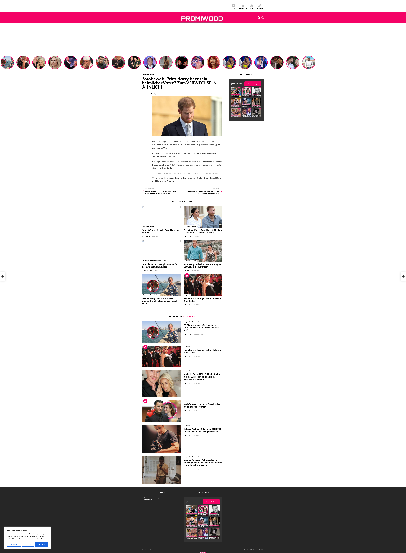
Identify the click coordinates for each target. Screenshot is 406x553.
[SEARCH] (262, 18)
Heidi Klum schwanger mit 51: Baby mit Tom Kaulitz (23, 65)
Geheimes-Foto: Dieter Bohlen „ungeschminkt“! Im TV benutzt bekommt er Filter (182, 64)
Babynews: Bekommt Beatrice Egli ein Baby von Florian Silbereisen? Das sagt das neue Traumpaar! (292, 62)
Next (405, 62)
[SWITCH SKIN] (259, 18)
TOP (251, 9)
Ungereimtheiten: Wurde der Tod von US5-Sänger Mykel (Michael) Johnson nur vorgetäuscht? (308, 63)
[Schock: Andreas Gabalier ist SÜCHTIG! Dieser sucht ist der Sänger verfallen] (161, 439)
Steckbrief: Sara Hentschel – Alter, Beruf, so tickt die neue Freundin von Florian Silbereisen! (261, 63)
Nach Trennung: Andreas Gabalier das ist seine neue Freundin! (102, 65)
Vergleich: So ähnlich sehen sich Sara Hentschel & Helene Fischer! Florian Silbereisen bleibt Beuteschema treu (229, 62)
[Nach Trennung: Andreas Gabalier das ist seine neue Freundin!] (161, 411)
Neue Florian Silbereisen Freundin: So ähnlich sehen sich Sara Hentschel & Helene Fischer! (244, 62)
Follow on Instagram (253, 84)
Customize (14, 544)
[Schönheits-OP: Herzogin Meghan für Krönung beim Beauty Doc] (161, 251)
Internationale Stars (155, 260)
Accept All (41, 544)
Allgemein (146, 226)
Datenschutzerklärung (151, 498)
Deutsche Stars (154, 295)
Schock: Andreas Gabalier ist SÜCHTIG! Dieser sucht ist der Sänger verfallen (118, 64)
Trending (145, 401)
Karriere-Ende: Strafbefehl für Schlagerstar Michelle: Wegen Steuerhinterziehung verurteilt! (55, 63)
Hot (187, 275)
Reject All (28, 544)
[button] (236, 92)
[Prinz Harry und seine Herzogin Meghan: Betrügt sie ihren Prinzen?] (203, 251)
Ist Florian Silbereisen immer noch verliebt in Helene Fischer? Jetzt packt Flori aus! (276, 63)
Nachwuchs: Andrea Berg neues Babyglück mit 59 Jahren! (213, 65)
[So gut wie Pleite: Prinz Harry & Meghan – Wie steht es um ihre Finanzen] (203, 217)
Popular (243, 9)
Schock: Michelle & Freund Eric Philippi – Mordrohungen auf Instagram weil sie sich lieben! (70, 62)
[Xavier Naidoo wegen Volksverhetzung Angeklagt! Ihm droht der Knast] (2, 276)
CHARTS (259, 9)
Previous (1, 62)
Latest (233, 9)
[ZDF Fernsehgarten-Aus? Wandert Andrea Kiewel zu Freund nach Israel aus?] (161, 285)
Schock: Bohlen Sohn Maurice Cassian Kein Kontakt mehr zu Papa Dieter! (149, 64)
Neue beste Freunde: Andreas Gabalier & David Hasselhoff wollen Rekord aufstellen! (134, 63)
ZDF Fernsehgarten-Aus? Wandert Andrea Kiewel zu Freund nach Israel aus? (7, 63)
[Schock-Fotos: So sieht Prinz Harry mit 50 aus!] (161, 217)
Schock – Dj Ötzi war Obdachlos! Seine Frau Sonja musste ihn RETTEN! (86, 64)
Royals (152, 226)
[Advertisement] (203, 39)
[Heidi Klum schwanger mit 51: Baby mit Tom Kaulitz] (203, 285)
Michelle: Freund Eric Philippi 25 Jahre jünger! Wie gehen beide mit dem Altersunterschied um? (39, 62)
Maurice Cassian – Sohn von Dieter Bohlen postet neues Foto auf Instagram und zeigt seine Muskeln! (165, 62)
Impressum (148, 500)
